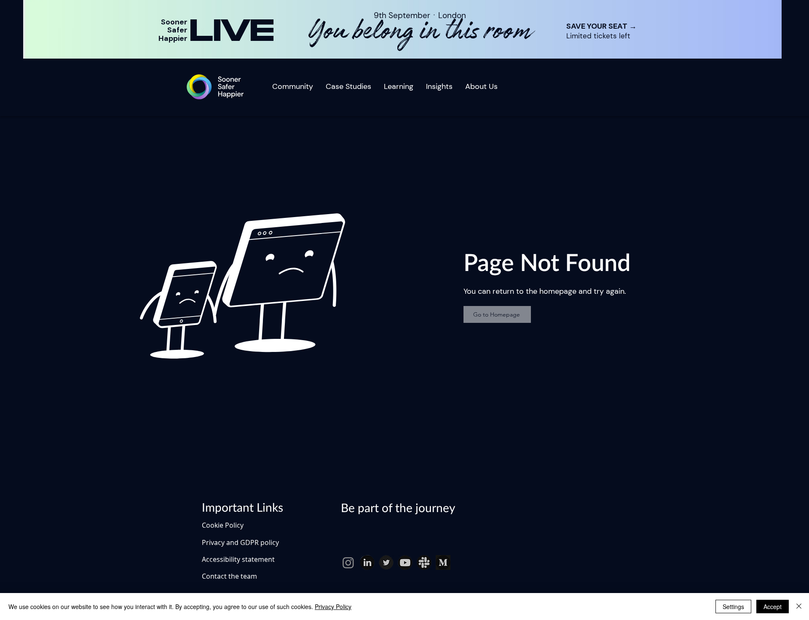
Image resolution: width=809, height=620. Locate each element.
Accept (772, 606)
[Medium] (443, 562)
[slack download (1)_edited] (424, 562)
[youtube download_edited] (405, 562)
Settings (733, 606)
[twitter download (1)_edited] (386, 562)
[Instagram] (348, 562)
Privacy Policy (333, 606)
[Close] (799, 606)
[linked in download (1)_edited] (367, 562)
